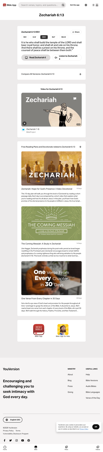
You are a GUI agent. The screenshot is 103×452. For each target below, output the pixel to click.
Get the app (74, 5)
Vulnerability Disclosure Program (15, 434)
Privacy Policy (8, 431)
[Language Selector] (85, 5)
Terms (18, 431)
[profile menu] (95, 5)
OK (96, 427)
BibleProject (31, 132)
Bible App (38, 336)
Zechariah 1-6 (35, 129)
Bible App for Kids (63, 336)
